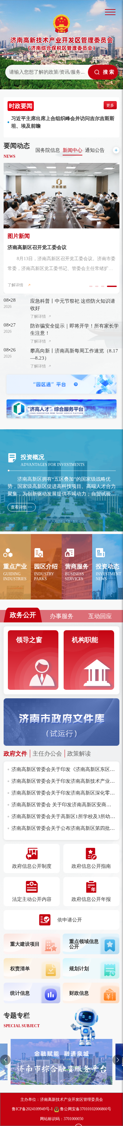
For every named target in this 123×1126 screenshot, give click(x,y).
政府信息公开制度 (31, 866)
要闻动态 (17, 145)
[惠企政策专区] (62, 1061)
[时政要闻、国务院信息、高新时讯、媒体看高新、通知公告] (116, 150)
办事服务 (61, 616)
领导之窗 (29, 639)
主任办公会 (47, 753)
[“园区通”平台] (61, 384)
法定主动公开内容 (31, 899)
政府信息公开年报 (91, 899)
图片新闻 (19, 236)
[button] (5, 1060)
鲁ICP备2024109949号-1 (32, 1109)
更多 (110, 105)
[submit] (103, 72)
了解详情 (15, 285)
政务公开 (23, 614)
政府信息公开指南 (91, 866)
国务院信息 (47, 150)
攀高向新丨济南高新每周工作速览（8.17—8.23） (74, 354)
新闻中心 (72, 150)
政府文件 (15, 753)
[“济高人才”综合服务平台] (61, 408)
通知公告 (95, 150)
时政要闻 (20, 106)
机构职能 (85, 639)
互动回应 (100, 616)
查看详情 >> (21, 507)
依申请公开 (69, 919)
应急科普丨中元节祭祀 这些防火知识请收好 (72, 304)
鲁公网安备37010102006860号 (85, 1109)
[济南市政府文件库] (61, 722)
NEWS (9, 156)
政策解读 (79, 753)
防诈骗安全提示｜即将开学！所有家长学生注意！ (74, 329)
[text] (46, 72)
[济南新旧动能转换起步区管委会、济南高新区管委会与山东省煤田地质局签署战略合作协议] (61, 195)
